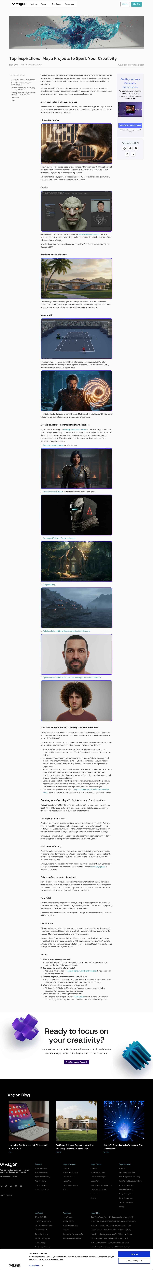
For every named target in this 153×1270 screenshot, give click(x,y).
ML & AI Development (42, 1238)
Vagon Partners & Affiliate (72, 1238)
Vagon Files (67, 1181)
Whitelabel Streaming (126, 1189)
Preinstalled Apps (69, 1177)
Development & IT (41, 1230)
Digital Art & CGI (40, 1217)
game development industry (89, 234)
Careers (66, 1230)
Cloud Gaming (40, 1242)
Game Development (42, 1234)
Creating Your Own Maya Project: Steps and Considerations (23, 94)
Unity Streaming (40, 1185)
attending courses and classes (74, 429)
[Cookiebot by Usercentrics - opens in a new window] (14, 1265)
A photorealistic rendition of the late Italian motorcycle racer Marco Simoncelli (72, 677)
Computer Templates (98, 1189)
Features (66, 1168)
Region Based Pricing (70, 1225)
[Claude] (130, 148)
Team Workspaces (41, 1172)
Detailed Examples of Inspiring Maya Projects (21, 84)
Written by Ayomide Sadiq (31, 65)
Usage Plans (95, 1181)
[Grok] (127, 154)
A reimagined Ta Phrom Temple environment (59, 538)
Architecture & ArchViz (43, 1247)
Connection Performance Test (73, 1234)
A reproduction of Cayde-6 (53, 492)
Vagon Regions (68, 1221)
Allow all (134, 1254)
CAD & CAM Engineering (43, 1225)
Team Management (98, 1172)
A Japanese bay (49, 584)
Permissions (95, 1194)
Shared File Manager (98, 1177)
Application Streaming (42, 1177)
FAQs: (13, 101)
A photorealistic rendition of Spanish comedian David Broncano (66, 631)
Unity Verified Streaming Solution (130, 1181)
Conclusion (15, 98)
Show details (34, 1266)
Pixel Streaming (40, 1181)
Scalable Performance (70, 1172)
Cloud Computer (41, 1168)
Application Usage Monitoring (101, 1185)
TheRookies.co (79, 997)
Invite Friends (67, 1217)
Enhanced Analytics (126, 1185)
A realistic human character (53, 445)
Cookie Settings (133, 1261)
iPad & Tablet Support (71, 1185)
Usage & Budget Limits (127, 1194)
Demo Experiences (126, 1198)
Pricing (65, 1189)
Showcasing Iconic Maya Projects (23, 80)
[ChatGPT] (124, 148)
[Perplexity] (136, 148)
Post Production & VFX (43, 1221)
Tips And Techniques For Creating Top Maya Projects (23, 89)
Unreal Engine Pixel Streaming (129, 1177)
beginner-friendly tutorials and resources (82, 971)
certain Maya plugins (98, 867)
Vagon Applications (41, 1189)
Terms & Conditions (126, 1202)
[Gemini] (133, 154)
